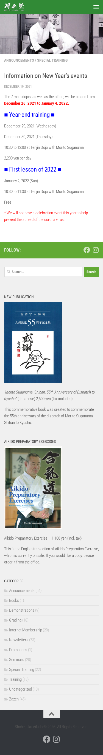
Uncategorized (20, 689)
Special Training (52, 60)
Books (14, 600)
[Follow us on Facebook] (86, 250)
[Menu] (96, 7)
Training (15, 679)
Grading (15, 620)
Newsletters (18, 639)
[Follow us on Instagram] (95, 250)
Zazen (14, 699)
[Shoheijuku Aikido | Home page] (17, 7)
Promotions (18, 649)
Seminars (16, 659)
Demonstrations (21, 610)
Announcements (19, 60)
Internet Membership (25, 630)
